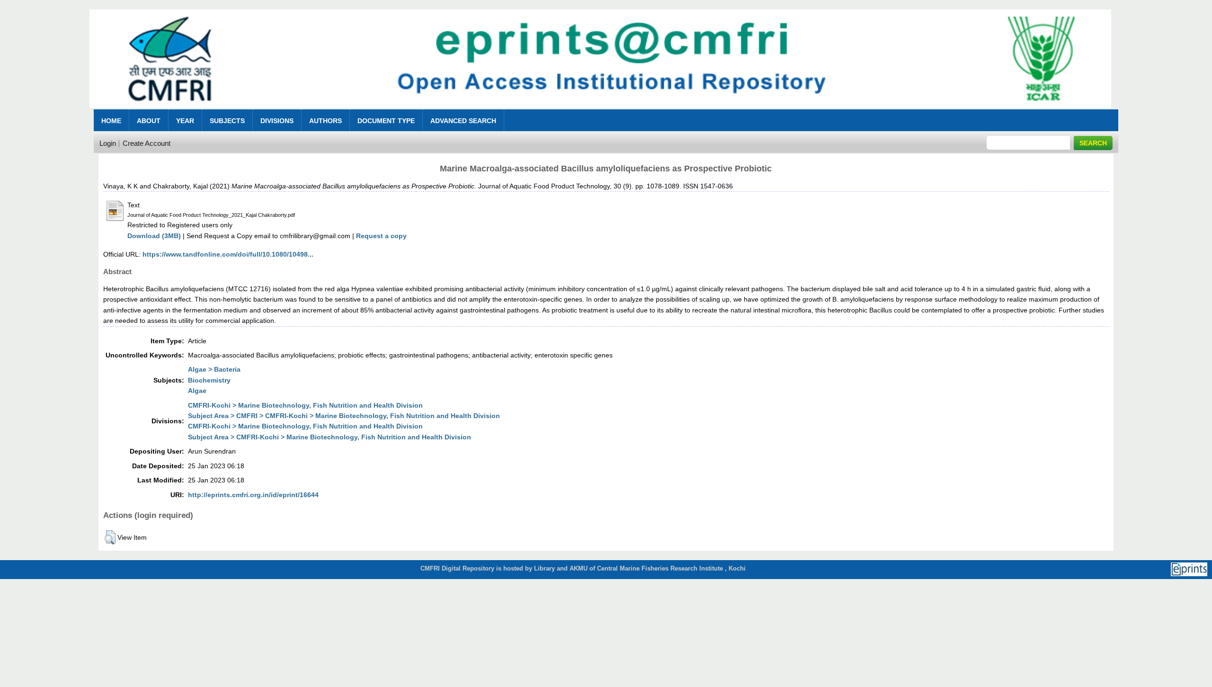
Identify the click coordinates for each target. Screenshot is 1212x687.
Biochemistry (209, 380)
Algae (197, 390)
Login (107, 143)
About (148, 121)
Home (111, 121)
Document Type (386, 121)
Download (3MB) (154, 236)
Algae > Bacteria (214, 369)
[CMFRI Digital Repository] (600, 110)
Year (185, 121)
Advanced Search (463, 121)
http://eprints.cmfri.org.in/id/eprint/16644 (253, 495)
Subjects (227, 121)
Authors (325, 121)
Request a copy (381, 236)
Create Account (146, 143)
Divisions (277, 121)
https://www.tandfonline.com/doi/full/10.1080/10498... (228, 254)
